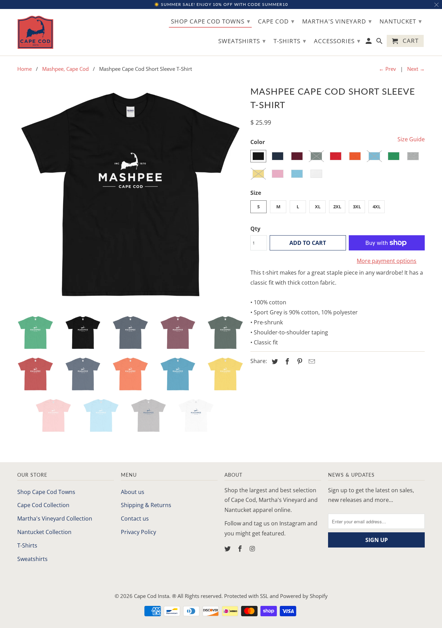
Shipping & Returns (146, 505)
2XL (337, 206)
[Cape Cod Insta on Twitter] (228, 548)
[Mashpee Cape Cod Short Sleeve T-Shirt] (130, 196)
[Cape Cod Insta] (35, 32)
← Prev (387, 68)
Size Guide (411, 139)
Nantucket (400, 21)
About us (132, 492)
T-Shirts (27, 545)
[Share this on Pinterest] (298, 361)
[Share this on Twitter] (273, 361)
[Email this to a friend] (310, 361)
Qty (255, 228)
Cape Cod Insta (151, 595)
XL (317, 206)
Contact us (135, 518)
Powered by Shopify (304, 595)
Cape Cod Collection (43, 505)
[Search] (380, 42)
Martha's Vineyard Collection (54, 518)
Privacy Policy (138, 532)
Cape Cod (276, 21)
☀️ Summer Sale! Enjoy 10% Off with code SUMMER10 (221, 4)
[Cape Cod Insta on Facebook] (240, 548)
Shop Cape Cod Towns (46, 492)
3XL (357, 206)
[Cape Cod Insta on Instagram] (253, 548)
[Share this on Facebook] (286, 361)
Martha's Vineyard (337, 21)
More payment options (386, 261)
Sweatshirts (32, 559)
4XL (377, 206)
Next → (416, 68)
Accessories (337, 41)
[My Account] (369, 42)
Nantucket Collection (44, 532)
